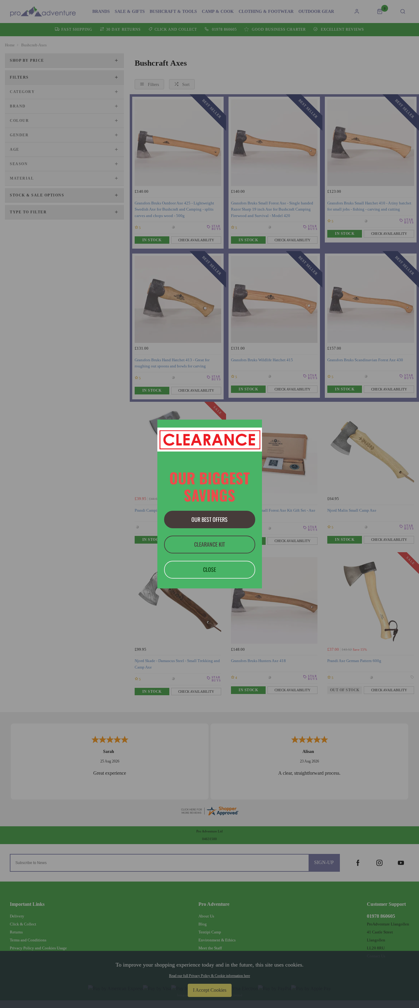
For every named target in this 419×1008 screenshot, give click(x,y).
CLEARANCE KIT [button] (209, 544)
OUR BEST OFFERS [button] (209, 519)
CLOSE (209, 569)
